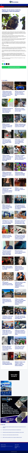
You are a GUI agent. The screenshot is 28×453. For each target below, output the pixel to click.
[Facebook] (4, 64)
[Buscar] (3, 5)
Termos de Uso (16, 446)
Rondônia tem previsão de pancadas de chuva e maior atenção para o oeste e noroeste (13, 432)
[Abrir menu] (1, 5)
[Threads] (8, 64)
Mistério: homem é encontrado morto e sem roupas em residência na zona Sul (12, 437)
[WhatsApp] (2, 64)
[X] (6, 64)
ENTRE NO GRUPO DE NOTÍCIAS (15, 67)
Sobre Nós (16, 447)
